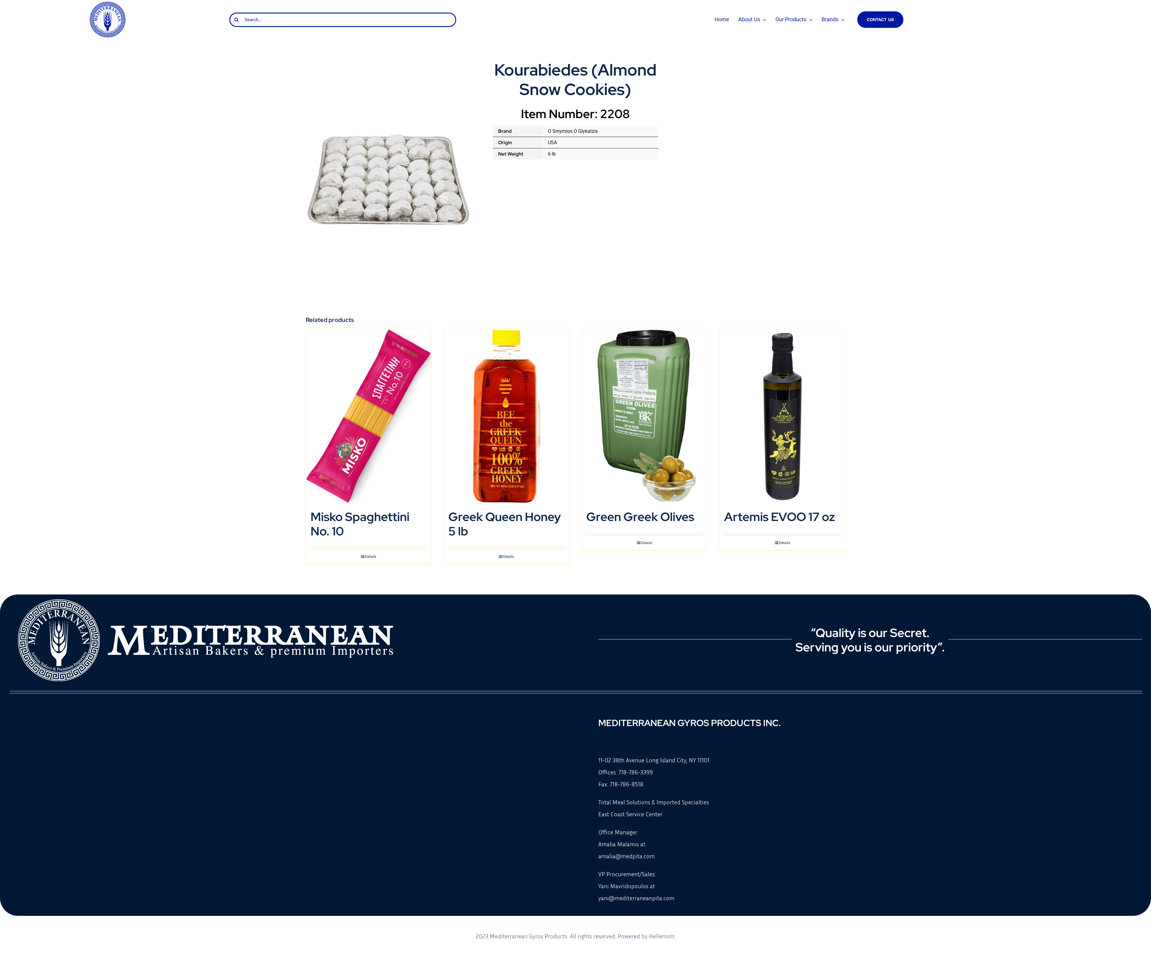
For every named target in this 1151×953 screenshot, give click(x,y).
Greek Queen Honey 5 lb (504, 524)
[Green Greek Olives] (644, 416)
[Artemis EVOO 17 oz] (782, 416)
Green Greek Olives (640, 517)
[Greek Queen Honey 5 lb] (506, 416)
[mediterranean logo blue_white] (108, 4)
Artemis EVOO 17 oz (779, 517)
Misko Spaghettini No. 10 (360, 524)
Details (370, 557)
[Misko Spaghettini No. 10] (368, 416)
